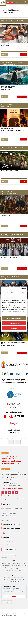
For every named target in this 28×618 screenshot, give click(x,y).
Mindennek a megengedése (14, 318)
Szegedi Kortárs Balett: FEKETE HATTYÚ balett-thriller (8, 88)
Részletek (4, 54)
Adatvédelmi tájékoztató (7, 541)
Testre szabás (13, 323)
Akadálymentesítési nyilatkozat (11, 524)
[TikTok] (13, 492)
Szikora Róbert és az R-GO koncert (12, 171)
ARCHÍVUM (6, 602)
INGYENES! (23, 54)
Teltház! (23, 181)
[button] (20, 3)
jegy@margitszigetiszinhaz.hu (12, 479)
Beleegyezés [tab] (5, 292)
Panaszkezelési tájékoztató (7, 554)
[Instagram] (6, 492)
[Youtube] (16, 492)
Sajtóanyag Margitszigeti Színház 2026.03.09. (13, 499)
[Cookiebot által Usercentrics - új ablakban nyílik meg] (20, 289)
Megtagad (14, 328)
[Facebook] (2, 492)
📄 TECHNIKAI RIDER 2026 (10, 549)
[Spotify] (9, 492)
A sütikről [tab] (22, 292)
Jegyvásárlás (22, 96)
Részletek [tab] (14, 292)
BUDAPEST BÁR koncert (9, 257)
